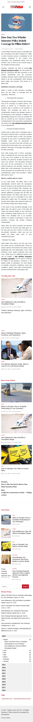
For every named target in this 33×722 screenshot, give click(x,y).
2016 (4, 690)
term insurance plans (7, 698)
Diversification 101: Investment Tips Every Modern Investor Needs (20, 559)
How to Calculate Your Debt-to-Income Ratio (15, 605)
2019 (4, 682)
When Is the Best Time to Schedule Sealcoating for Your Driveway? (21, 519)
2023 (4, 670)
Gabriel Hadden (19, 49)
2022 (4, 673)
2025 (4, 665)
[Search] (30, 7)
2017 (4, 687)
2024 (4, 667)
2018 (4, 685)
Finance (3, 34)
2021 (4, 676)
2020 (4, 679)
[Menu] (3, 7)
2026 (4, 636)
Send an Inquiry (5, 717)
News (2, 404)
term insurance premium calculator (22, 698)
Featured (14, 568)
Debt (2, 466)
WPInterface (5, 714)
